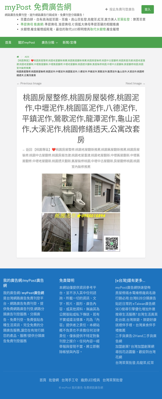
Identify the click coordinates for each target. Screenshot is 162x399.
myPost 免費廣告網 (38, 7)
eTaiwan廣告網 (144, 304)
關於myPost (26, 42)
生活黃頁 (151, 314)
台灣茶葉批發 (125, 363)
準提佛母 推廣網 (32, 24)
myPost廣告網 (126, 287)
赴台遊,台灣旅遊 (127, 320)
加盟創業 (144, 346)
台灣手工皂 (69, 380)
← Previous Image (29, 83)
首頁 (8, 42)
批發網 (54, 380)
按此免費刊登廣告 (122, 9)
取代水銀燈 (98, 29)
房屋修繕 (122, 293)
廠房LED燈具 (90, 380)
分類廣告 (149, 298)
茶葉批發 (123, 19)
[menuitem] (120, 9)
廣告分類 (48, 42)
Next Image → (135, 83)
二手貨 (148, 336)
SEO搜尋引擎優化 (128, 309)
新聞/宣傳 (69, 42)
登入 (148, 9)
